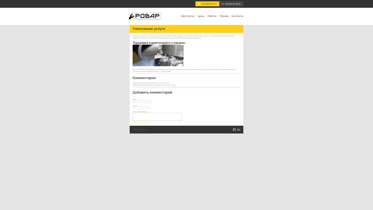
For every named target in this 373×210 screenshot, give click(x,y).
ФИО (134, 99)
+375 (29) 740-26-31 (209, 4)
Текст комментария (139, 112)
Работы (212, 16)
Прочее (224, 16)
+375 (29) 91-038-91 (233, 4)
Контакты (237, 16)
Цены (200, 16)
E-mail (135, 105)
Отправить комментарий (141, 122)
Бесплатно (188, 16)
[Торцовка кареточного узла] (158, 55)
